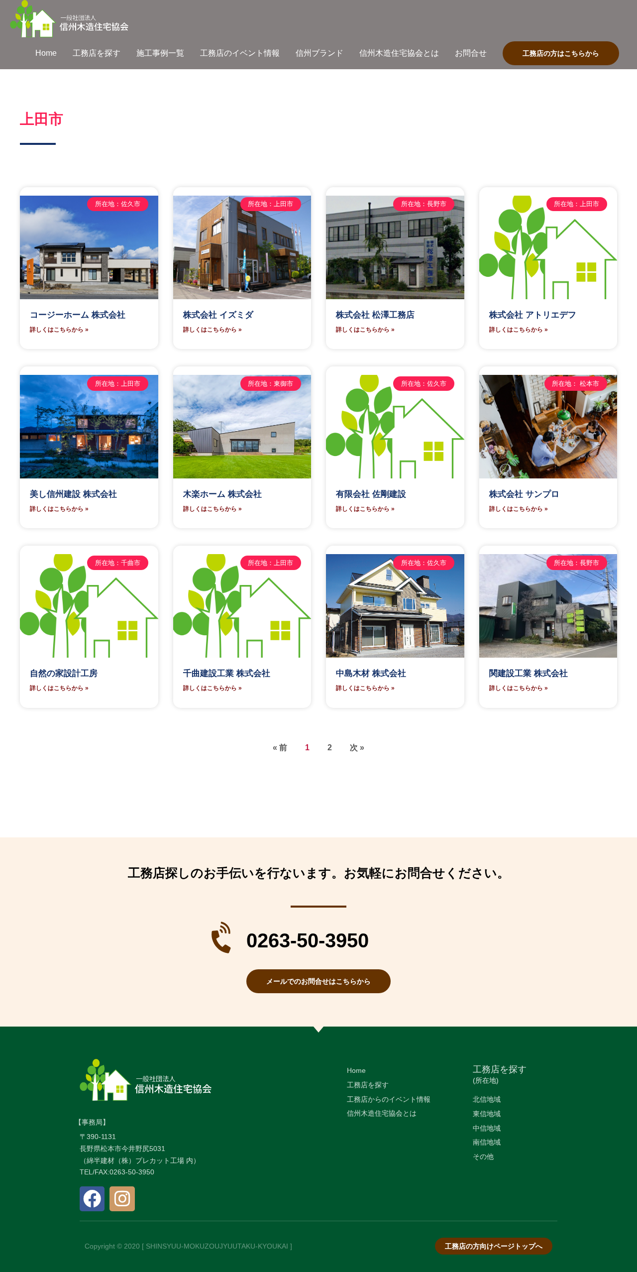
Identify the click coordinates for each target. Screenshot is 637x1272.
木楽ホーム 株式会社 (222, 494)
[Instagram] (121, 1198)
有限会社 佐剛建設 (371, 494)
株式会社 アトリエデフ (532, 315)
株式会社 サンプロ (524, 494)
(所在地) (486, 1080)
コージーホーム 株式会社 (77, 315)
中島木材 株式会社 (371, 673)
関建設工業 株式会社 (528, 673)
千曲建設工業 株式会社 (226, 673)
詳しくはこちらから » (59, 329)
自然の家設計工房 (64, 673)
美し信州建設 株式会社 (73, 494)
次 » (357, 747)
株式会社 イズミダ (218, 315)
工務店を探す (500, 1069)
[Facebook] (92, 1198)
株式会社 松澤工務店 (375, 315)
